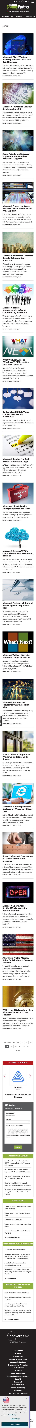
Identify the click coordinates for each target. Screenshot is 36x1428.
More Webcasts (10, 1278)
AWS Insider (18, 1356)
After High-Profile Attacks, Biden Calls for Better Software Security (17, 960)
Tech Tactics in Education (18, 1393)
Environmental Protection (18, 1365)
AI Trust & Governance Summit (15, 1250)
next (30, 1075)
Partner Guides (18, 1201)
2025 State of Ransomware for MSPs (17, 1293)
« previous (7, 1042)
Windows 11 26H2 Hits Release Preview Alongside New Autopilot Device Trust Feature (18, 1192)
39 (28, 1046)
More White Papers (11, 1319)
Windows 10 (19, 16)
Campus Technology (18, 1362)
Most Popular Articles (18, 1156)
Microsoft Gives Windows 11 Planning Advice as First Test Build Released (16, 59)
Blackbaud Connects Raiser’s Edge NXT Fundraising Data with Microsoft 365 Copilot (17, 1163)
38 (24, 1046)
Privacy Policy (19, 1125)
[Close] (27, 1398)
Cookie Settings (15, 1418)
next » (18, 1050)
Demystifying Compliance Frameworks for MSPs (18, 1298)
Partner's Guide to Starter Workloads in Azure (18, 1225)
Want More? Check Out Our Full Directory (18, 1096)
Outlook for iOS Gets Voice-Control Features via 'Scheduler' (16, 414)
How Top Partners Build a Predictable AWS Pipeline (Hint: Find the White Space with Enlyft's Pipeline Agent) (17, 1256)
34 (7, 1046)
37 (20, 1046)
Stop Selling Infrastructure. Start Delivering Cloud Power (15, 1264)
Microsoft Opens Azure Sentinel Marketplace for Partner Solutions (14, 908)
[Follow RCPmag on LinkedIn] (14, 2)
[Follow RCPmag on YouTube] (26, 2)
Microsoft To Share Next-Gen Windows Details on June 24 (16, 656)
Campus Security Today (18, 1359)
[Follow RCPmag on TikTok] (19, 2)
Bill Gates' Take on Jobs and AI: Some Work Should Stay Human (17, 1177)
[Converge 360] (18, 1336)
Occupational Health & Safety (18, 1376)
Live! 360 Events (18, 1368)
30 (18, 1042)
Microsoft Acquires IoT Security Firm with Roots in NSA (15, 704)
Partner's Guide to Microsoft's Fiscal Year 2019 (17, 1232)
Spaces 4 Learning (18, 1388)
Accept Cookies (15, 1424)
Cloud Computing (7, 16)
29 (14, 1042)
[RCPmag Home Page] (18, 5)
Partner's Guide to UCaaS (13, 1220)
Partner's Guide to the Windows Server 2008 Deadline (18, 1208)
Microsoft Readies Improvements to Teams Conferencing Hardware (14, 310)
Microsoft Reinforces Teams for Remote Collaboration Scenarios (17, 258)
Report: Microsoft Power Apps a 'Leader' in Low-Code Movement (17, 858)
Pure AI (18, 1379)
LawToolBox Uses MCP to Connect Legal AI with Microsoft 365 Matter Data (18, 1171)
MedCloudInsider (18, 1373)
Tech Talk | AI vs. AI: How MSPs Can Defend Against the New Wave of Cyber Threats (18, 1272)
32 (26, 1042)
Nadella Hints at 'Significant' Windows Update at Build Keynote (16, 757)
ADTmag (18, 1354)
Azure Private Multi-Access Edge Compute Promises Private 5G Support (15, 156)
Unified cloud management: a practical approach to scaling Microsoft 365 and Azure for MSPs (18, 1313)
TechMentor (18, 1390)
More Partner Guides (12, 1237)
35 (11, 1046)
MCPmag (18, 1371)
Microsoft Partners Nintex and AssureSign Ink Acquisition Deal (17, 605)
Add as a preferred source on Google (19, 11)
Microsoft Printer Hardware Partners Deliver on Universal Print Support (17, 208)
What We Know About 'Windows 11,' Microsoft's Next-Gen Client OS (15, 362)
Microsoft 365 (30, 16)
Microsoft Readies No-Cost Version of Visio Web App (15, 460)
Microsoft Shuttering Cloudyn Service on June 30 (17, 108)
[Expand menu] (32, 2)
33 (31, 1042)
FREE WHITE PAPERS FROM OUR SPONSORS (18, 1286)
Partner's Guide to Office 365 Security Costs (17, 1214)
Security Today (18, 1385)
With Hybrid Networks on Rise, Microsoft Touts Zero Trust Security (17, 1012)
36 (15, 1046)
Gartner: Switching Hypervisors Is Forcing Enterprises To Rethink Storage (18, 1184)
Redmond (18, 1382)
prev (4, 1075)
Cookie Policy (12, 1415)
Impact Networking (18, 1085)
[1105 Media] (18, 1342)
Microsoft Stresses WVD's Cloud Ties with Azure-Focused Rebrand (17, 553)
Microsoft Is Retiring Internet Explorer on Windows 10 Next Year (17, 809)
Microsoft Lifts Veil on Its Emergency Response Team (16, 507)
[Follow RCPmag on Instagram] (23, 2)
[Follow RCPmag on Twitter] (17, 2)
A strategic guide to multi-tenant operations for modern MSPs (15, 1305)
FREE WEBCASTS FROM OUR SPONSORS (18, 1244)
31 (22, 1042)
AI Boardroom (18, 1351)
